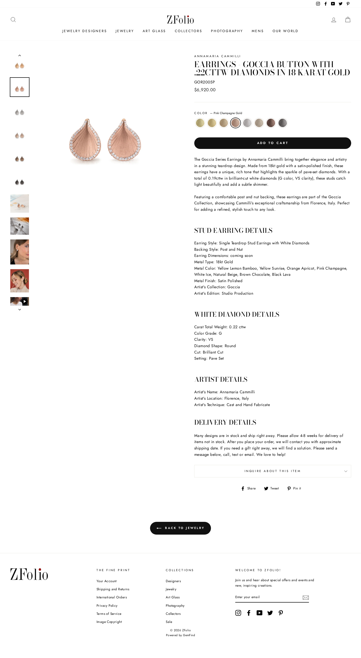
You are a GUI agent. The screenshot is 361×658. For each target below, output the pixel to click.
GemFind (189, 635)
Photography (227, 30)
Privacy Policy (107, 605)
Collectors (188, 30)
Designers (173, 581)
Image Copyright (109, 621)
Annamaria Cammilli (217, 56)
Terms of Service (109, 613)
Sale (169, 621)
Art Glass (154, 30)
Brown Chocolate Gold (271, 123)
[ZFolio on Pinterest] (281, 613)
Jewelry (125, 30)
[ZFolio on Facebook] (249, 613)
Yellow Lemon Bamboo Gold (200, 123)
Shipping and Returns (113, 589)
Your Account (107, 581)
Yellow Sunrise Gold (212, 123)
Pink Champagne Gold (235, 123)
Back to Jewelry (184, 528)
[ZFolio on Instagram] (238, 613)
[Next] (19, 308)
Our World (286, 30)
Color (218, 113)
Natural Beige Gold (259, 123)
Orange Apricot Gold (224, 123)
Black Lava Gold (283, 123)
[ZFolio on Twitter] (270, 613)
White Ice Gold (247, 123)
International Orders (112, 597)
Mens (258, 30)
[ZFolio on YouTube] (260, 613)
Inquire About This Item (273, 471)
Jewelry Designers (84, 30)
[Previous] (19, 56)
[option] (105, 126)
